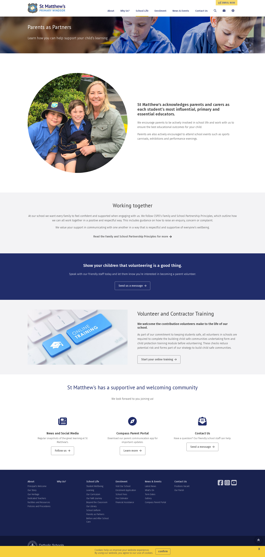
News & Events (181, 10)
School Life (142, 10)
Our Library (91, 506)
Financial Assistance (125, 502)
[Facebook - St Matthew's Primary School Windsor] (221, 483)
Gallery (148, 498)
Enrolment (160, 10)
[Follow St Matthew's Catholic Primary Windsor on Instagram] (228, 483)
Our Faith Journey (94, 498)
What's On (149, 490)
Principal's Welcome (37, 486)
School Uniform (93, 510)
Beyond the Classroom (96, 502)
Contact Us (201, 10)
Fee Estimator (122, 498)
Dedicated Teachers (37, 498)
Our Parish (179, 490)
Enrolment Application (126, 490)
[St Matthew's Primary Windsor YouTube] (234, 483)
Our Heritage (33, 494)
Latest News (150, 486)
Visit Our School (123, 486)
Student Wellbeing (94, 486)
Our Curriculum (93, 494)
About (111, 10)
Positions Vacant (181, 486)
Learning (90, 490)
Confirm (163, 551)
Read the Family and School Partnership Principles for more (130, 236)
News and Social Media (62, 433)
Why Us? (125, 10)
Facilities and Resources (39, 502)
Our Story (32, 490)
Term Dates (150, 494)
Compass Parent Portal (132, 433)
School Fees (121, 494)
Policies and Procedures (39, 506)
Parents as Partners (95, 514)
